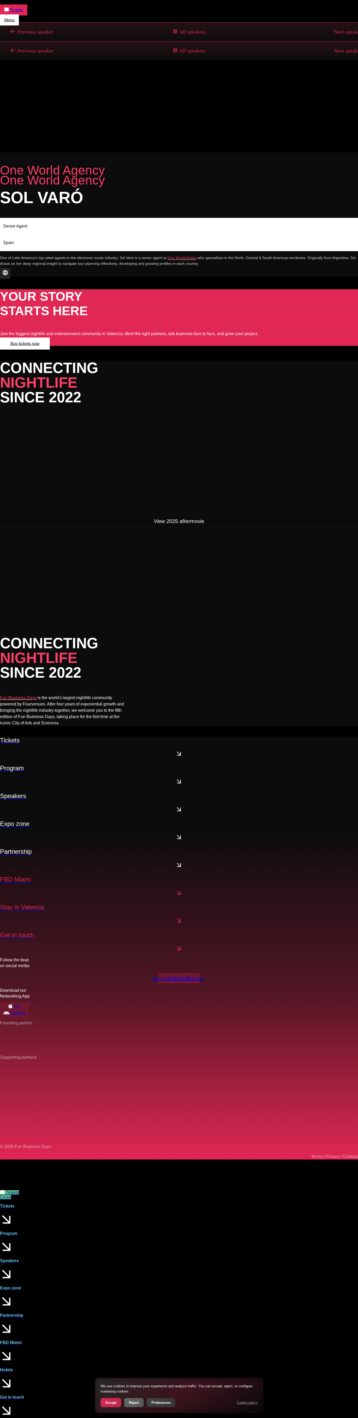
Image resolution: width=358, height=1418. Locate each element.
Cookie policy (247, 1403)
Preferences (161, 1403)
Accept (110, 1403)
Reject (134, 1403)
